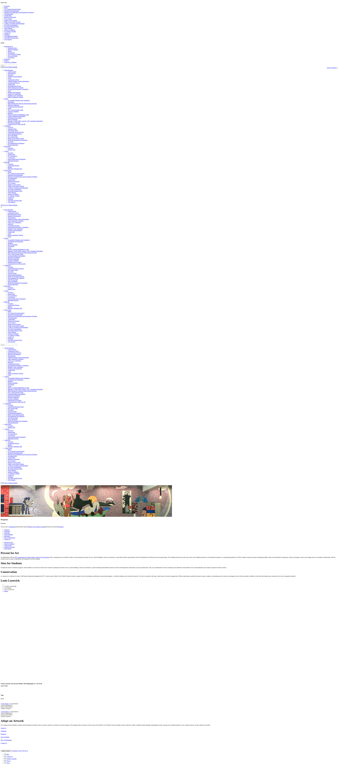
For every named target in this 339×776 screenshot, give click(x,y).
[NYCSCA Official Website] (9, 67)
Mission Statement (13, 49)
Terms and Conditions (10, 62)
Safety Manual (8, 28)
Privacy (8, 761)
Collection (7, 531)
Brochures (7, 536)
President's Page (12, 48)
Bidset (6, 7)
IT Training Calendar (10, 31)
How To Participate (9, 537)
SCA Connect (8, 19)
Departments (11, 53)
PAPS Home (7, 548)
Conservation (8, 545)
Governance (11, 57)
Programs (7, 533)
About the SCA (8, 46)
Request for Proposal (10, 17)
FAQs (8, 763)
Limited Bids (7, 15)
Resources (7, 59)
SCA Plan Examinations (11, 25)
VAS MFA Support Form (11, 38)
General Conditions (9, 30)
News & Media (8, 534)
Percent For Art (8, 542)
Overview (7, 6)
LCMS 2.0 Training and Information (14, 23)
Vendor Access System (10, 20)
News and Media (12, 56)
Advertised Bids (8, 14)
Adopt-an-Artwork (9, 547)
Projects (6, 60)
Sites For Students (9, 544)
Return (6, 591)
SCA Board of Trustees (14, 54)
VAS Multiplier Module (10, 36)
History (10, 51)
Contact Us (7, 33)
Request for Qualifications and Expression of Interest (19, 12)
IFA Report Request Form (11, 26)
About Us (7, 530)
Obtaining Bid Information (11, 11)
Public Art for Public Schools (12, 22)
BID (7, 754)
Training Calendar (11, 758)
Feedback (7, 34)
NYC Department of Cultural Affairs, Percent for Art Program (32, 557)
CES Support (8, 39)
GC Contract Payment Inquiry (12, 9)
